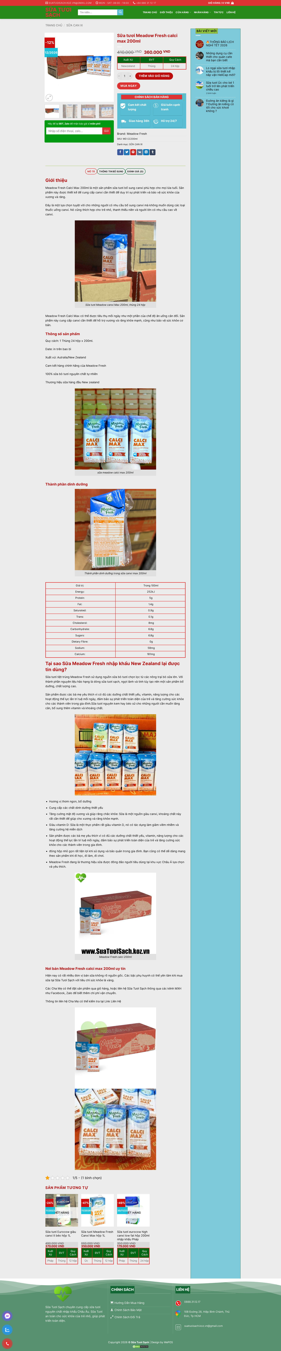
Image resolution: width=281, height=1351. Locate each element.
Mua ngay (128, 85)
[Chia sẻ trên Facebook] (120, 152)
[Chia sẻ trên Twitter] (127, 152)
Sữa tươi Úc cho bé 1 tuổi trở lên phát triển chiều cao (220, 86)
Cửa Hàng (182, 12)
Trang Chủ (150, 12)
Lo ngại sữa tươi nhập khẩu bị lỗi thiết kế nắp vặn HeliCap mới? (220, 71)
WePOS (168, 1342)
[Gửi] (120, 12)
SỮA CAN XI (74, 25)
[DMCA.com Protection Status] (140, 1346)
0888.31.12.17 (192, 1301)
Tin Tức (219, 12)
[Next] (108, 67)
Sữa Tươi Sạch (58, 12)
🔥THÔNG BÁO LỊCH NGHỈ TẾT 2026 (220, 43)
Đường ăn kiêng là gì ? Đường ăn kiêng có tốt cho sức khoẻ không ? (220, 106)
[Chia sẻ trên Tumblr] (152, 152)
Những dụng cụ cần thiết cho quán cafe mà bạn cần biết (219, 57)
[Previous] (50, 67)
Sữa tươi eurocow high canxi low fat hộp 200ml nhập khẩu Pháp (133, 1235)
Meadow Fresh (137, 133)
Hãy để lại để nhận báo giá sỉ (74, 123)
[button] (49, 97)
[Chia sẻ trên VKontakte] (140, 152)
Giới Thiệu (166, 12)
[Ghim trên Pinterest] (133, 152)
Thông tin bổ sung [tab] (111, 171)
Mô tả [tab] (91, 171)
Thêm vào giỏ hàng (154, 76)
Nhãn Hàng (201, 12)
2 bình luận (213, 93)
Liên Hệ (231, 12)
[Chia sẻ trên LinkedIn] (146, 152)
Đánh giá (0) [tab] (135, 171)
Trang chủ (53, 25)
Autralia (62, 357)
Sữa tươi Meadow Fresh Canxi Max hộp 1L (97, 1233)
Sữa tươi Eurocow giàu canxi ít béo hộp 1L (60, 1233)
